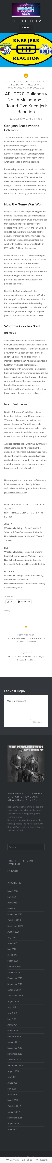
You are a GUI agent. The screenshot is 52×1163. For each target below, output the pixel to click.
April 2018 (12, 1094)
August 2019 (13, 1001)
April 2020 (12, 955)
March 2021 (13, 908)
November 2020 (15, 914)
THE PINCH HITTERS (26, 21)
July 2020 (12, 937)
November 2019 (15, 984)
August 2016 (13, 1123)
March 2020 (13, 961)
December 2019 (15, 978)
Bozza (15, 85)
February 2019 (14, 1036)
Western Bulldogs (33, 88)
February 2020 (14, 966)
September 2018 (15, 1065)
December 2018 (15, 1048)
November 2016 (15, 1117)
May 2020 (12, 949)
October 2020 (14, 920)
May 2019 (12, 1019)
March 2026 (13, 891)
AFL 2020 (14, 82)
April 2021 (12, 902)
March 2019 (13, 1030)
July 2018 (12, 1077)
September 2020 (15, 926)
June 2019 (12, 1013)
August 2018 (13, 1071)
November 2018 (15, 1054)
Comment (37, 722)
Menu (27, 28)
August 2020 (13, 932)
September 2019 (15, 995)
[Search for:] (26, 847)
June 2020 (12, 943)
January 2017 (14, 1112)
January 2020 (14, 972)
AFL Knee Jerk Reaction (33, 82)
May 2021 (12, 897)
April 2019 (12, 1024)
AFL (6, 82)
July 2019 (12, 1007)
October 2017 (14, 1106)
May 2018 (12, 1088)
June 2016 (12, 1129)
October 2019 (14, 990)
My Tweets (13, 871)
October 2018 (14, 1059)
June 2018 (12, 1083)
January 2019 (14, 1042)
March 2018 (13, 1100)
